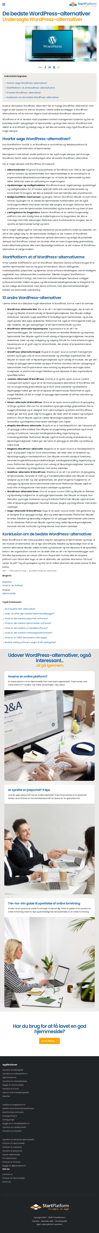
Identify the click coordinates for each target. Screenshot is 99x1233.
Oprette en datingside (12, 1070)
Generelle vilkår (47, 1221)
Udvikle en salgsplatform (13, 1104)
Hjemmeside (9, 593)
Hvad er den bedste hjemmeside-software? (28, 623)
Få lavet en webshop (12, 1147)
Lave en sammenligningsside (15, 1092)
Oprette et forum (10, 1088)
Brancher (6, 1181)
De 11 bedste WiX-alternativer (20, 608)
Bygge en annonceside (13, 1085)
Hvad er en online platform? (27, 676)
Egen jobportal (9, 1077)
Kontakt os (7, 1174)
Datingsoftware (9, 1116)
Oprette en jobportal (12, 1150)
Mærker (6, 1096)
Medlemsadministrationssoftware (18, 1108)
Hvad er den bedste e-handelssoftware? (26, 628)
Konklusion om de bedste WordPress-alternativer (33, 97)
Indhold (19, 585)
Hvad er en (8, 585)
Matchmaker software (13, 1112)
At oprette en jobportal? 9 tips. (29, 790)
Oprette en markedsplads (14, 1081)
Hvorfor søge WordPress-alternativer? (27, 83)
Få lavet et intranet (11, 1162)
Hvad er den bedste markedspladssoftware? (28, 632)
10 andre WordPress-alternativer (24, 92)
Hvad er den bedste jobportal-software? (26, 618)
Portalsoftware (9, 1158)
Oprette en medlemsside (14, 1127)
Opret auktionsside (11, 1154)
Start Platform (83, 4)
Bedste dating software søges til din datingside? (30, 642)
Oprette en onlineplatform (14, 1073)
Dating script (8, 1119)
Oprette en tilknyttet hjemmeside (18, 1139)
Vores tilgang (48, 1040)
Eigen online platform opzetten (49, 1224)
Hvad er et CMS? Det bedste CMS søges (26, 637)
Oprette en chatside (11, 1131)
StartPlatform (49, 1206)
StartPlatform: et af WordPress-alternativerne (31, 87)
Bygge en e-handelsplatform (16, 1123)
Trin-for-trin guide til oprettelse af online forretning (44, 903)
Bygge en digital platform (14, 1165)
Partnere (35, 1221)
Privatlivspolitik (61, 1221)
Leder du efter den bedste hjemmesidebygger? (30, 613)
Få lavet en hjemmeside (13, 1143)
